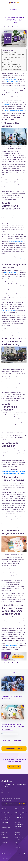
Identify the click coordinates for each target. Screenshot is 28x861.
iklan (12, 81)
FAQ (16, 842)
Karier (16, 844)
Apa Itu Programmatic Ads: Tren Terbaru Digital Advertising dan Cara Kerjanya (14, 472)
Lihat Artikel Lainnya (14, 748)
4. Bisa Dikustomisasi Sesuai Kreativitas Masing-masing (13, 58)
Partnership (4, 842)
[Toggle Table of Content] (23, 51)
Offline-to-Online (19, 828)
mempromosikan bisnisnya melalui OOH (15, 110)
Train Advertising (5, 819)
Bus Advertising (5, 817)
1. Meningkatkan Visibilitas (9, 52)
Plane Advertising (5, 822)
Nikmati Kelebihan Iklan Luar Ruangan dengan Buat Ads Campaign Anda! (13, 69)
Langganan (22, 803)
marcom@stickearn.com (10, 792)
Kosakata (17, 847)
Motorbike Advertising (7, 814)
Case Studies (4, 837)
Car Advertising (5, 812)
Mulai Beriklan (14, 766)
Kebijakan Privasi (19, 837)
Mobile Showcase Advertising (5, 828)
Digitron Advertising (20, 814)
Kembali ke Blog (14, 9)
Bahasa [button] (3, 853)
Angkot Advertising (6, 824)
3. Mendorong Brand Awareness (11, 56)
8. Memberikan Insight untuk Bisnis (12, 66)
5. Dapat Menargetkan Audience (11, 61)
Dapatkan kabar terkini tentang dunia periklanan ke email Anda (11, 799)
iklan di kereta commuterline (16, 241)
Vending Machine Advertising (19, 818)
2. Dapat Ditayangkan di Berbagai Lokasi (13, 54)
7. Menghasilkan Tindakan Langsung (12, 64)
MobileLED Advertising (21, 812)
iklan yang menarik (8, 310)
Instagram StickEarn (17, 333)
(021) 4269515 (7, 790)
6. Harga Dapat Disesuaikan (10, 62)
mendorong (10, 272)
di (9, 79)
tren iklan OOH (5, 104)
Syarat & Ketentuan (20, 839)
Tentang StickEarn (6, 834)
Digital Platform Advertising (19, 825)
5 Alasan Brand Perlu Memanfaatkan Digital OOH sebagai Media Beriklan (14, 260)
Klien (2, 839)
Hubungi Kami (18, 834)
